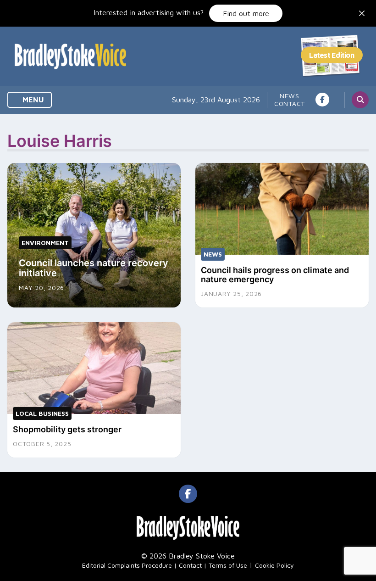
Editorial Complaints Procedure (127, 565)
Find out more (246, 13)
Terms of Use (228, 565)
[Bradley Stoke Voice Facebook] (322, 99)
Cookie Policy (274, 565)
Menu (32, 99)
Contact (289, 103)
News (289, 96)
